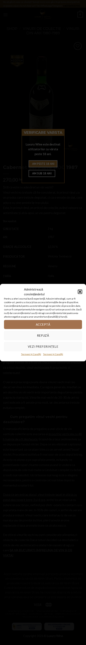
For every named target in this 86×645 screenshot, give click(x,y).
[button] (80, 291)
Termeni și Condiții (31, 354)
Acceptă (43, 324)
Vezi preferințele (43, 346)
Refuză (43, 335)
